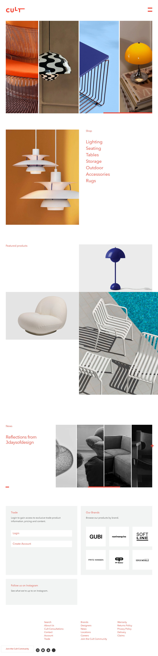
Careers (85, 636)
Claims (121, 636)
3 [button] (127, 112)
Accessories (98, 174)
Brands (84, 622)
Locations (86, 632)
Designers (86, 626)
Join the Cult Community (94, 639)
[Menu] (150, 10)
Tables (92, 155)
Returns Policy (124, 626)
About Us (49, 626)
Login (16, 533)
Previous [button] (7, 485)
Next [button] (152, 445)
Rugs (91, 181)
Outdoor (94, 168)
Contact (48, 632)
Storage (94, 161)
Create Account (22, 544)
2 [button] (79, 112)
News (9, 426)
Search (47, 622)
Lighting (94, 142)
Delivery (121, 632)
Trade (47, 639)
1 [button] (30, 112)
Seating (93, 148)
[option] (79, 67)
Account (48, 636)
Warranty (122, 622)
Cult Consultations (54, 629)
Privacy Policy (124, 629)
